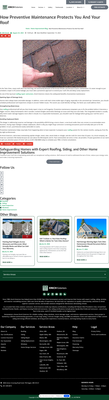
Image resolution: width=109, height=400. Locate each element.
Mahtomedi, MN (45, 368)
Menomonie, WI (62, 334)
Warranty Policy (78, 347)
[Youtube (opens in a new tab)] (1, 184)
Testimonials (59, 7)
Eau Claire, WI (44, 354)
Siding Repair (25, 338)
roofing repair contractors (24, 94)
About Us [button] (80, 7)
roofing (5, 109)
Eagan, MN (43, 350)
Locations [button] (69, 7)
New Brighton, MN (62, 349)
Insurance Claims (78, 338)
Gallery (50, 7)
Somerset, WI (61, 357)
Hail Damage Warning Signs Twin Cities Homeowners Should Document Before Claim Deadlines (91, 244)
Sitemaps (76, 350)
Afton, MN (43, 331)
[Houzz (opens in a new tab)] (1, 192)
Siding (23, 334)
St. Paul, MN (61, 360)
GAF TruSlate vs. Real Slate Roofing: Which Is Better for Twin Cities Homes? (54, 240)
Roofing (23, 331)
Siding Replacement (27, 341)
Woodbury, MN (62, 369)
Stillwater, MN (61, 363)
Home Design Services (28, 347)
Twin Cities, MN (62, 366)
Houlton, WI (44, 371)
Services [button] (40, 7)
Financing (76, 344)
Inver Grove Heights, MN (46, 361)
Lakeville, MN (44, 365)
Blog (74, 331)
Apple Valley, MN (45, 334)
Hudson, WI (61, 331)
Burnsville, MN (45, 344)
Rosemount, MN (62, 354)
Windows (24, 344)
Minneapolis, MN (62, 346)
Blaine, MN (43, 338)
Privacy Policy (95, 331)
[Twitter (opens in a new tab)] (1, 177)
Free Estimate (77, 341)
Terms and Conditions (98, 334)
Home (33, 7)
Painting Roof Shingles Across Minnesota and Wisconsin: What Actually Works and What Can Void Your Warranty (16, 245)
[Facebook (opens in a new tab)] (1, 173)
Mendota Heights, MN (63, 338)
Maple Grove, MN (63, 342)
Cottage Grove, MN (46, 347)
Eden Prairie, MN (45, 357)
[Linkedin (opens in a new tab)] (1, 180)
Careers (75, 334)
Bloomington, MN (46, 341)
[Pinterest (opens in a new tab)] (1, 188)
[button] (2, 36)
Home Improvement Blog (39, 29)
